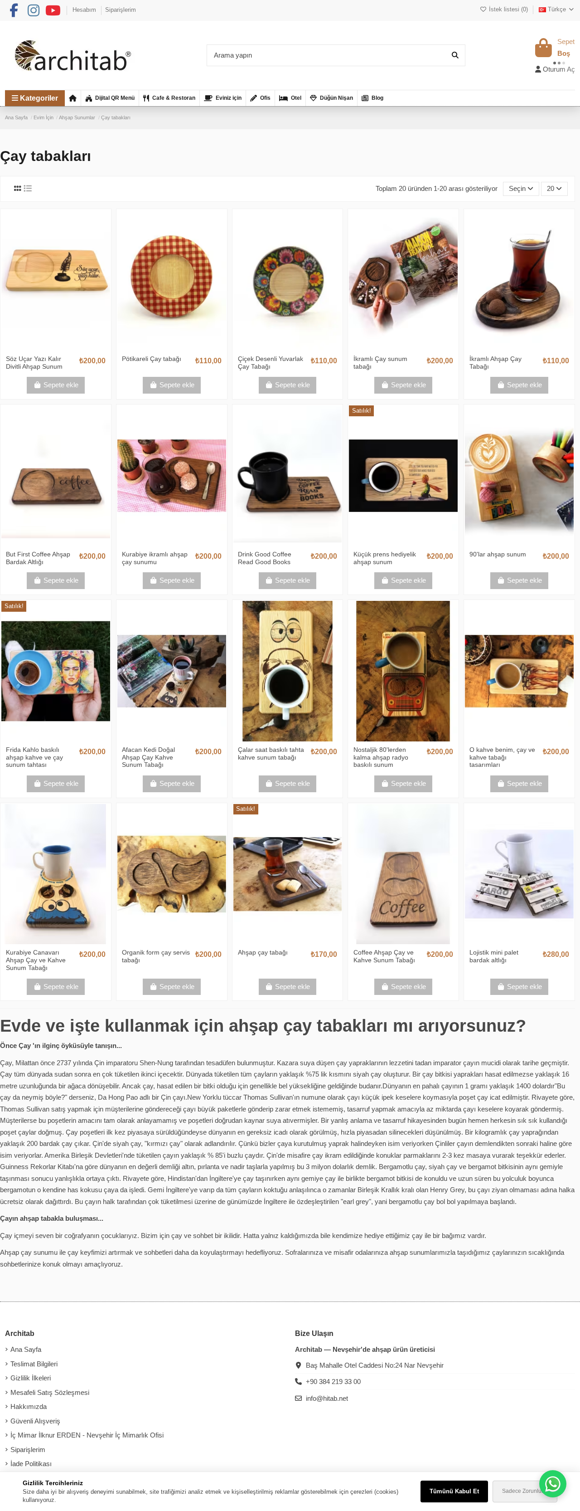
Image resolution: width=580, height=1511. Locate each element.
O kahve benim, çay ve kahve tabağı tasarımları (502, 757)
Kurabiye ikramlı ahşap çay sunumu (155, 558)
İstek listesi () (508, 9)
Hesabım (85, 9)
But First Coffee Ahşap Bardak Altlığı (38, 558)
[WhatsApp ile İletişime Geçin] (552, 1483)
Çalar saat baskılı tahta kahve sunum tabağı (271, 753)
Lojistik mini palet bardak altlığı (493, 956)
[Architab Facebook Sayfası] (13, 10)
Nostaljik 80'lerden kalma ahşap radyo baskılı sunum (380, 757)
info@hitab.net (327, 1398)
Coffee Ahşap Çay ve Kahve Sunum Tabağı (384, 956)
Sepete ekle (61, 385)
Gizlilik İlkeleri (30, 1378)
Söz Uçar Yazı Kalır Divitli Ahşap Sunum (34, 362)
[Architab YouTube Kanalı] (53, 10)
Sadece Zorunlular (525, 1491)
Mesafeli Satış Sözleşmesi (49, 1392)
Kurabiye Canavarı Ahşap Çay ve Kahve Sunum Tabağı (36, 960)
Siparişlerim (120, 9)
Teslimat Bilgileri (34, 1364)
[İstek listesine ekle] (41, 347)
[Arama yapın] (455, 55)
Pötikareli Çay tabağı (151, 358)
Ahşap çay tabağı (263, 952)
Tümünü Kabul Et (454, 1491)
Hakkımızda (28, 1406)
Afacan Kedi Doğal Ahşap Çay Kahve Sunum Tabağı (148, 757)
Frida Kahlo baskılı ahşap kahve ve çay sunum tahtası (34, 757)
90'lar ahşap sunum (497, 554)
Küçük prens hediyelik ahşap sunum (384, 558)
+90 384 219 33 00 (333, 1381)
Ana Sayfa (25, 1349)
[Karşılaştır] (55, 347)
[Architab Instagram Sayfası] (33, 10)
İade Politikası (31, 1463)
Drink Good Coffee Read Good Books (264, 558)
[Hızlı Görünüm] (69, 347)
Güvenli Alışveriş (35, 1421)
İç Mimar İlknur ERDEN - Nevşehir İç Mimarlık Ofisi (87, 1435)
